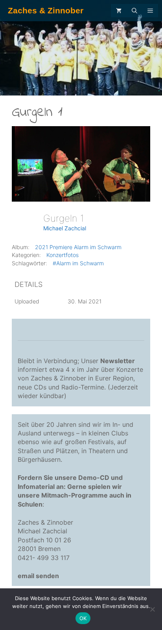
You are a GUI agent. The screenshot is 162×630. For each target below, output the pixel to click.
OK (83, 618)
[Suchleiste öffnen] (134, 10)
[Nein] (152, 609)
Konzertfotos (62, 255)
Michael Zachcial (64, 228)
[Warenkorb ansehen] (119, 10)
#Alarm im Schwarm (78, 263)
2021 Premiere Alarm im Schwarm (78, 247)
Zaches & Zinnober (45, 10)
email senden (38, 576)
